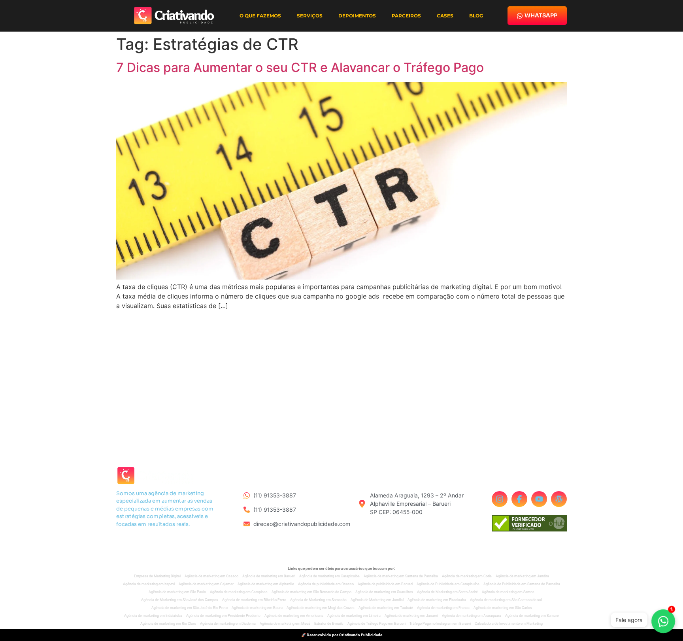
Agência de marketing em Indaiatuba (153, 616)
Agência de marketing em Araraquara (471, 616)
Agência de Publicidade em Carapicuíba (448, 584)
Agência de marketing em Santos (508, 592)
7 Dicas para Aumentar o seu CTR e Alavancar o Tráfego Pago (300, 67)
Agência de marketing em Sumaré (532, 616)
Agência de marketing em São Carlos (503, 608)
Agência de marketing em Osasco (211, 576)
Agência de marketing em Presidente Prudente (223, 616)
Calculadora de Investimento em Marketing (509, 624)
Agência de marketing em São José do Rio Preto (189, 608)
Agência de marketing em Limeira (354, 616)
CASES (445, 16)
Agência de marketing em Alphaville (266, 584)
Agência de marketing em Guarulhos (384, 592)
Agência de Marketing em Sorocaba (318, 600)
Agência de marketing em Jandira (522, 576)
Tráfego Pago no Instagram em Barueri (440, 624)
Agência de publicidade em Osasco (326, 584)
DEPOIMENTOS (357, 16)
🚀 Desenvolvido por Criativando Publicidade (341, 635)
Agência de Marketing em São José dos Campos (179, 600)
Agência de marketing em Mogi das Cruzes (321, 608)
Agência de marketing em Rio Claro (168, 624)
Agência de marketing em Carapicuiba (329, 576)
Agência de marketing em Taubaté (385, 608)
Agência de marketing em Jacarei (411, 616)
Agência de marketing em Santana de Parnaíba (401, 576)
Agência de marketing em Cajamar (206, 584)
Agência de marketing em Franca (443, 608)
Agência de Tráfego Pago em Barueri (376, 624)
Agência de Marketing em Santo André (447, 592)
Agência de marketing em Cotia (467, 576)
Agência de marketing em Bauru (257, 608)
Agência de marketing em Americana (293, 616)
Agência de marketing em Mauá (285, 624)
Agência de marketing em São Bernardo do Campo (311, 592)
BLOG (476, 16)
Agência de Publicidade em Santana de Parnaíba (521, 584)
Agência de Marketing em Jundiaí (377, 600)
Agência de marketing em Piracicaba (437, 600)
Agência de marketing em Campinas (239, 592)
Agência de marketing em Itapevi (149, 584)
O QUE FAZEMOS (260, 16)
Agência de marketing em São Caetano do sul (506, 600)
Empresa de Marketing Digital (157, 576)
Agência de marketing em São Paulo (177, 592)
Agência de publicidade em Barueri (385, 584)
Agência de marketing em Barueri (268, 576)
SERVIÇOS (310, 16)
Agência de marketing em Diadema (228, 624)
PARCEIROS (406, 16)
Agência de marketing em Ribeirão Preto (254, 600)
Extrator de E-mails (328, 624)
